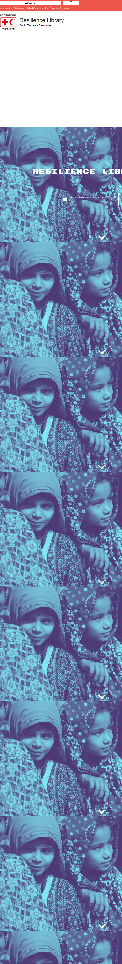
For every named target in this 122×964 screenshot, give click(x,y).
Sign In (32, 3)
